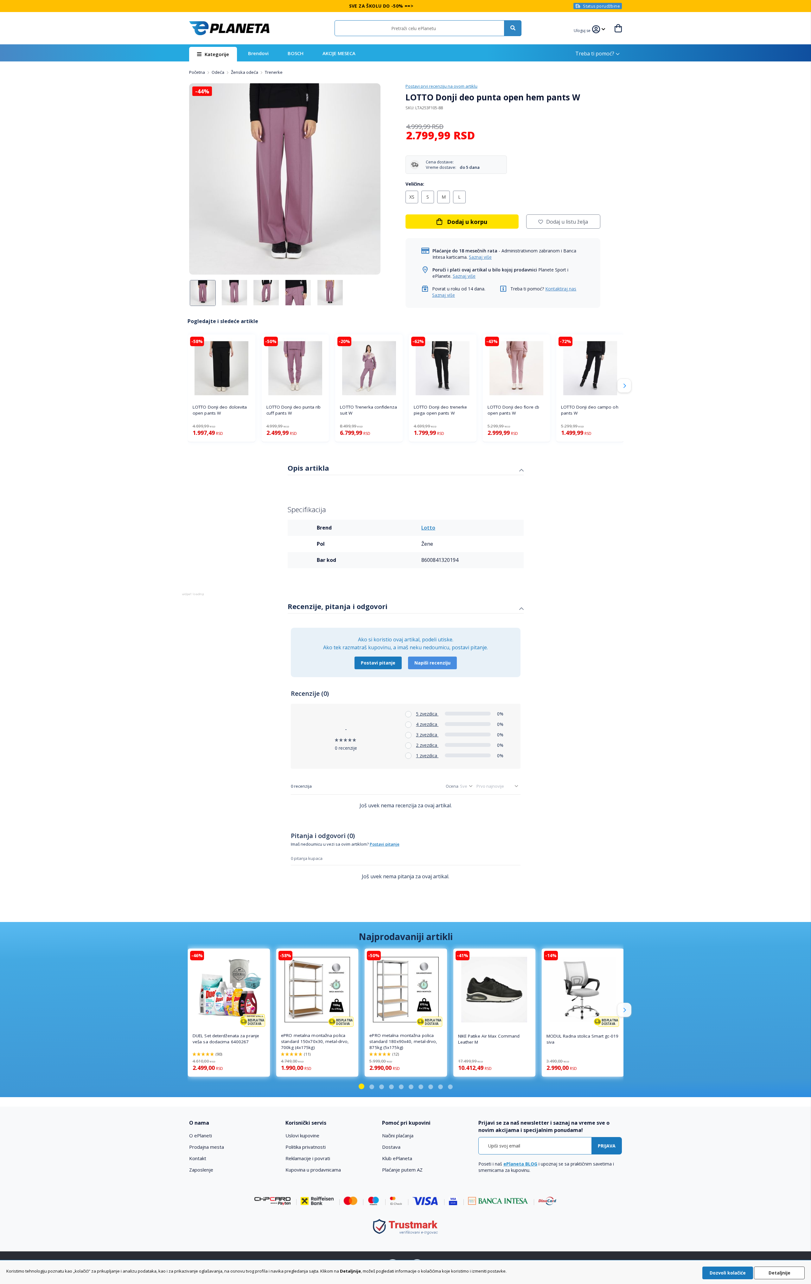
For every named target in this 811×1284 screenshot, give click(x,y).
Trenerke (274, 72)
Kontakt (197, 1158)
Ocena (452, 786)
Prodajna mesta (206, 1147)
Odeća (218, 72)
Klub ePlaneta (397, 1158)
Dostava (391, 1147)
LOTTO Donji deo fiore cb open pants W (513, 410)
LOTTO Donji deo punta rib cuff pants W (293, 410)
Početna (197, 72)
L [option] (459, 197)
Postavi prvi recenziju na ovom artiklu (441, 86)
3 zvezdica (427, 735)
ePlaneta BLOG (520, 1164)
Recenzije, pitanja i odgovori (337, 606)
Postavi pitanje (378, 663)
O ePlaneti (200, 1135)
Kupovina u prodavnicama (313, 1169)
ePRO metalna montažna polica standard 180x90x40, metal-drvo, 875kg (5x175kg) (403, 1041)
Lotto (428, 527)
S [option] (427, 197)
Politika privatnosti (305, 1147)
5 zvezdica (427, 714)
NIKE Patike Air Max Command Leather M (489, 1039)
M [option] (444, 197)
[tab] (406, 468)
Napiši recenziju (432, 663)
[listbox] (503, 199)
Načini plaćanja (397, 1135)
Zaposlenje (201, 1169)
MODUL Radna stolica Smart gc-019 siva (582, 1039)
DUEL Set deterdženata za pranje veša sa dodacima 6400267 (226, 1039)
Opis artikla (308, 468)
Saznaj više (480, 257)
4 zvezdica (427, 724)
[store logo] (229, 28)
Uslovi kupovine (302, 1135)
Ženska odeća (245, 72)
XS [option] (411, 197)
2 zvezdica (427, 745)
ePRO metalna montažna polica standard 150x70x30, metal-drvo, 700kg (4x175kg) (315, 1041)
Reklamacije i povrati (307, 1158)
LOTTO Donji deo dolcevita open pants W (220, 410)
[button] (583, 29)
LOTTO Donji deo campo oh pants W (589, 410)
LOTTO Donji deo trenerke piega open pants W (440, 410)
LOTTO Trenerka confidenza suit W (368, 410)
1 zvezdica (427, 756)
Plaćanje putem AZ (402, 1169)
